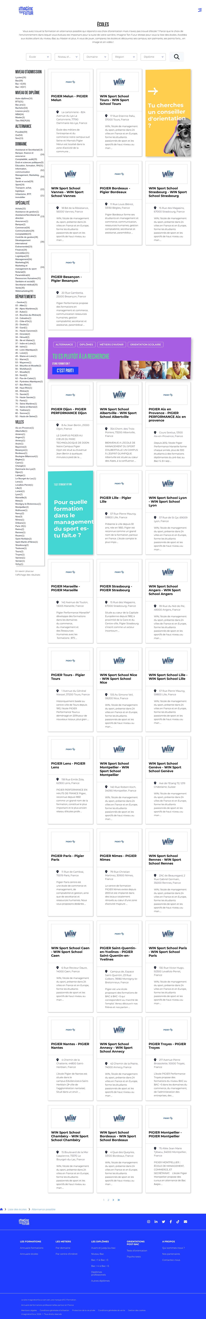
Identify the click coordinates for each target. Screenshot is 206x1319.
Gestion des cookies (137, 1310)
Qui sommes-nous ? (173, 1247)
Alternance (64, 344)
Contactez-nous (171, 1259)
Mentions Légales (29, 1310)
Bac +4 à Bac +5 (100, 1266)
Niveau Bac (97, 1253)
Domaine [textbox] (92, 56)
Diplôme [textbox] (149, 56)
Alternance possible (43, 1209)
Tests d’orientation (137, 1250)
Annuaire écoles (29, 1253)
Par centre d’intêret (67, 1253)
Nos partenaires (171, 1253)
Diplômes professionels (98, 1273)
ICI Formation (69, 1300)
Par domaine (63, 1247)
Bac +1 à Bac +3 (99, 1259)
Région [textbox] (119, 56)
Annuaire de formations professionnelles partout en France (47, 1305)
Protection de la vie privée (83, 1310)
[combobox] (38, 57)
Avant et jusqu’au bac (103, 1247)
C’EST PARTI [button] (65, 370)
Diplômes (86, 344)
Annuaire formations (31, 1247)
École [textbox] (32, 56)
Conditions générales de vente (111, 1310)
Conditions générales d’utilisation (54, 1310)
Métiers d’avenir (112, 344)
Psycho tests (134, 1256)
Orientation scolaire (145, 344)
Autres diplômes (100, 1280)
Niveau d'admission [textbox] (66, 56)
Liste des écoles (17, 1209)
